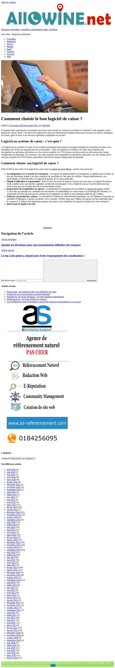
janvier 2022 (12, 600)
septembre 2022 (14, 580)
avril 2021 (11, 623)
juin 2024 (11, 527)
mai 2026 (11, 474)
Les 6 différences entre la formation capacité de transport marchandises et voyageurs (44, 302)
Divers (10, 44)
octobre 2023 (12, 547)
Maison (10, 46)
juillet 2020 (12, 645)
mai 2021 (11, 620)
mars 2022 (11, 595)
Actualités (11, 39)
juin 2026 (11, 472)
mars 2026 (11, 479)
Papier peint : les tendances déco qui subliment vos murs (31, 292)
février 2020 (12, 658)
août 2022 (11, 582)
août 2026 (11, 469)
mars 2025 (11, 504)
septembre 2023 (14, 550)
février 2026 (12, 482)
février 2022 (12, 597)
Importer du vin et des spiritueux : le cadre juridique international (35, 297)
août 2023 (11, 552)
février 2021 (12, 628)
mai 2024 (11, 530)
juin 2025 (11, 497)
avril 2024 (11, 532)
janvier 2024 (12, 540)
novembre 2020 (14, 635)
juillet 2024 (12, 525)
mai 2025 (11, 499)
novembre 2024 (14, 515)
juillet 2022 (12, 585)
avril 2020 (11, 653)
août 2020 (11, 643)
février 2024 (12, 537)
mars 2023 (11, 565)
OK (53, 665)
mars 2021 (11, 625)
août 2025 (11, 492)
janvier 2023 (12, 570)
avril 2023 (11, 562)
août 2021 (11, 612)
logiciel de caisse (95, 189)
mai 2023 (11, 560)
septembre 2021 (14, 610)
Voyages (10, 54)
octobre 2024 (12, 517)
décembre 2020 (13, 633)
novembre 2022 (14, 575)
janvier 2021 (12, 630)
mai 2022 (11, 590)
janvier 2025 (12, 510)
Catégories (6, 458)
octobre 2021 (12, 607)
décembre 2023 (13, 542)
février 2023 (12, 567)
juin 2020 (11, 648)
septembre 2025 (14, 489)
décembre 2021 (13, 602)
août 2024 (11, 522)
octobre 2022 (12, 577)
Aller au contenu (8, 2)
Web (9, 56)
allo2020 (46, 125)
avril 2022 (11, 592)
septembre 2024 (14, 520)
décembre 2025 (13, 484)
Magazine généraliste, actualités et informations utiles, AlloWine (29, 29)
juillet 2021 (12, 615)
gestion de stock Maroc (61, 169)
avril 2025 (11, 502)
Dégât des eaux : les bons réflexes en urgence (27, 299)
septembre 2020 (14, 640)
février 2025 (12, 507)
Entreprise (11, 41)
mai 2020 (11, 650)
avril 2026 (11, 477)
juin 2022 (11, 587)
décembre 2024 (13, 512)
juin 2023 (11, 557)
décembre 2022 (13, 572)
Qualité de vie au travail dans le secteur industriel (28, 294)
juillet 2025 (12, 494)
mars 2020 (11, 655)
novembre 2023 (14, 545)
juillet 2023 (12, 555)
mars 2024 (11, 535)
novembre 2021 (14, 605)
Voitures (10, 51)
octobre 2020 (12, 638)
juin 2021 (11, 618)
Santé (9, 49)
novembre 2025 (14, 487)
